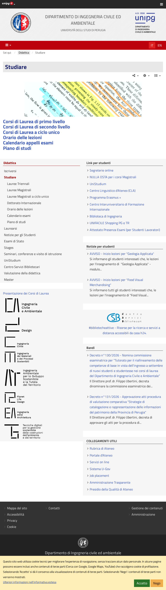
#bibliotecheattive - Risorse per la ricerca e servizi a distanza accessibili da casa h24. (124, 330)
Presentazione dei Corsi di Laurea (26, 293)
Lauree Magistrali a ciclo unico (28, 196)
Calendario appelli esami (28, 142)
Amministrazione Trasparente (110, 482)
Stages (8, 247)
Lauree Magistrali (19, 189)
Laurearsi (10, 228)
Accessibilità (15, 514)
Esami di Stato (14, 241)
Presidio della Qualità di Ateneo (111, 489)
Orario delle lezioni (22, 137)
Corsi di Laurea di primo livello (34, 121)
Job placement (99, 475)
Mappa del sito (17, 508)
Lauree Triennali (18, 183)
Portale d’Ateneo (101, 455)
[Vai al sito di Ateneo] (21, 23)
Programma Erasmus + (105, 197)
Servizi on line (99, 462)
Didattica (9, 163)
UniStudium (12, 260)
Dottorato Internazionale (24, 202)
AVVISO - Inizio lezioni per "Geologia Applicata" (122, 253)
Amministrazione (143, 514)
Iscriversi (10, 170)
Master (9, 279)
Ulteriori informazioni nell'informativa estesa (29, 582)
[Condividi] (135, 75)
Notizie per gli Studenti (20, 234)
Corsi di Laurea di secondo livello (36, 126)
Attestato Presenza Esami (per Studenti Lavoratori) (125, 229)
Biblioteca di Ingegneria (106, 216)
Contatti (54, 508)
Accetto (142, 583)
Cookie (11, 526)
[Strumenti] (146, 75)
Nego (156, 583)
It (152, 45)
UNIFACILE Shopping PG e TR (109, 222)
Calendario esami (19, 215)
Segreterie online (101, 170)
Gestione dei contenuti (147, 508)
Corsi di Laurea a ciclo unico (31, 132)
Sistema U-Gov (100, 468)
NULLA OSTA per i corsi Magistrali (113, 177)
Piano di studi (17, 148)
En (160, 45)
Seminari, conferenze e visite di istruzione (33, 253)
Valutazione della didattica (22, 273)
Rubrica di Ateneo (102, 448)
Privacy (12, 520)
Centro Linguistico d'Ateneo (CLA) (112, 190)
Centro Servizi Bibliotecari (22, 266)
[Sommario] (157, 75)
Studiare (10, 177)
